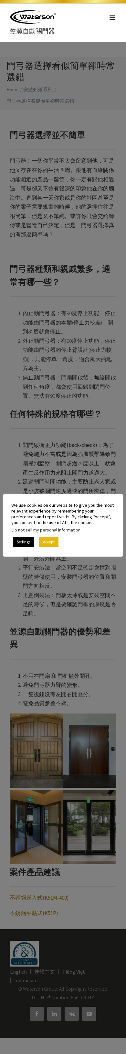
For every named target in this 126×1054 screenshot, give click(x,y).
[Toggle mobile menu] (113, 17)
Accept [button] (49, 542)
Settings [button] (23, 542)
